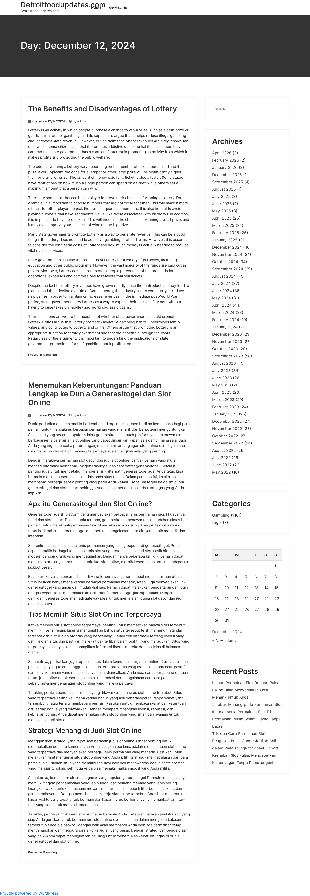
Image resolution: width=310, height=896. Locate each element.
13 (257, 587)
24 (227, 609)
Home (96, 8)
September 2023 (227, 356)
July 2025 (221, 196)
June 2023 (222, 377)
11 (236, 587)
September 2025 (227, 181)
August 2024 (224, 276)
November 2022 (227, 428)
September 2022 (227, 443)
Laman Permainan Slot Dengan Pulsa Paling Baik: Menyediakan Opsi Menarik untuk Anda (245, 690)
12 (247, 587)
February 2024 (225, 319)
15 (276, 587)
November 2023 (227, 341)
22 (276, 598)
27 (257, 609)
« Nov (217, 640)
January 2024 (225, 327)
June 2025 (222, 203)
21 (266, 598)
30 (217, 620)
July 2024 (221, 283)
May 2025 (221, 210)
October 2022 (225, 435)
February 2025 (225, 232)
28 (266, 609)
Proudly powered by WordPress (29, 893)
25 (237, 609)
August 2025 (224, 189)
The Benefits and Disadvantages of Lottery (102, 108)
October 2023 (225, 348)
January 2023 (225, 414)
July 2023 (221, 370)
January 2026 (225, 167)
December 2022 (227, 421)
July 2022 (221, 457)
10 (227, 587)
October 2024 (225, 261)
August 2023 (224, 363)
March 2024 (223, 312)
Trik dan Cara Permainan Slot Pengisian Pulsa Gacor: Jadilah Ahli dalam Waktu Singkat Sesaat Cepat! (245, 740)
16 (217, 598)
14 (266, 587)
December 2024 (227, 247)
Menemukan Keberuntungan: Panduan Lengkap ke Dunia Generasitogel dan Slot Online (99, 394)
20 (257, 598)
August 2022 (224, 450)
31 (227, 620)
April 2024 (222, 305)
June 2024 (222, 290)
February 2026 (225, 160)
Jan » (232, 640)
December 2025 (227, 174)
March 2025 (223, 225)
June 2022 (222, 464)
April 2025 (222, 218)
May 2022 (221, 472)
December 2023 (227, 334)
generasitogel (134, 777)
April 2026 (222, 152)
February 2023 (225, 406)
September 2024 (227, 269)
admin (81, 121)
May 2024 (221, 298)
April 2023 (222, 392)
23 (217, 609)
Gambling (118, 8)
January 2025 (225, 239)
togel (217, 522)
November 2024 (227, 254)
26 (247, 609)
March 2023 (223, 399)
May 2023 (221, 385)
